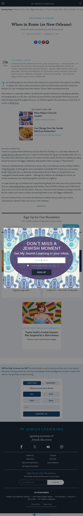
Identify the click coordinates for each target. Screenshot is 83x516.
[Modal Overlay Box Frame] (41, 258)
